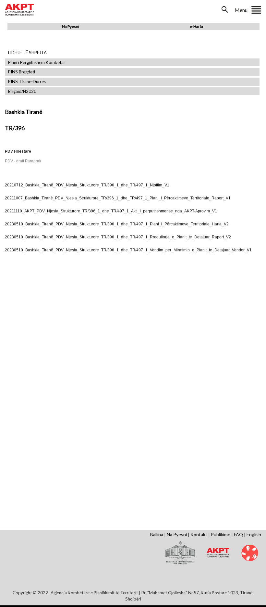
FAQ (238, 534)
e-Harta (196, 26)
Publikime (220, 534)
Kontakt (198, 534)
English (254, 534)
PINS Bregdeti (21, 72)
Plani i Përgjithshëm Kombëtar (36, 62)
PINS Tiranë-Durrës (27, 81)
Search (225, 9)
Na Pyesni (70, 26)
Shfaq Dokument (47, 314)
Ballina (156, 534)
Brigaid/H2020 (22, 91)
